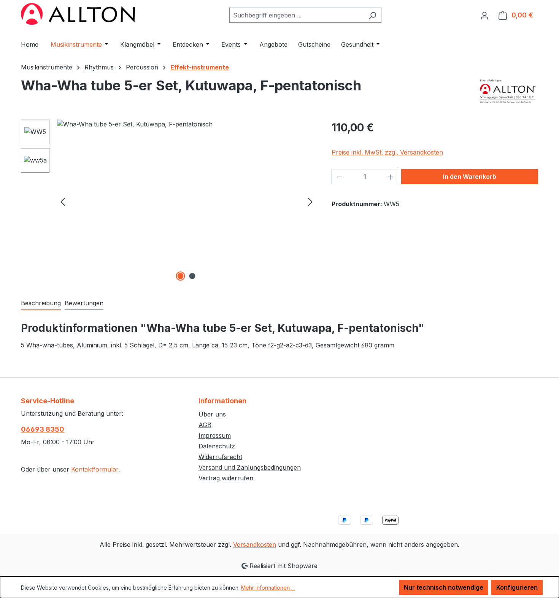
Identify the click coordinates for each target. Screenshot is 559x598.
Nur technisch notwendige (443, 587)
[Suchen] (372, 15)
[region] (168, 201)
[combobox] (296, 15)
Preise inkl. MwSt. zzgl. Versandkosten (387, 152)
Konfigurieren (517, 587)
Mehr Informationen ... (268, 587)
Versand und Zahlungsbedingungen (250, 467)
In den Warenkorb (469, 176)
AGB (205, 425)
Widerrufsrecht (220, 457)
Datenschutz (217, 446)
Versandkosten (254, 544)
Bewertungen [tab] (84, 303)
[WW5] (186, 201)
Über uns (212, 414)
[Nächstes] (310, 201)
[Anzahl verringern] (340, 176)
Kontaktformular (94, 469)
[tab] (41, 303)
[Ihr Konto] (484, 15)
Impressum (215, 435)
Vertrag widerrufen (226, 478)
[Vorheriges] (62, 201)
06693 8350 (42, 429)
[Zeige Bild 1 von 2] (181, 276)
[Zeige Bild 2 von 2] (192, 276)
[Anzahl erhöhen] (391, 176)
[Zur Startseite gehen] (78, 14)
